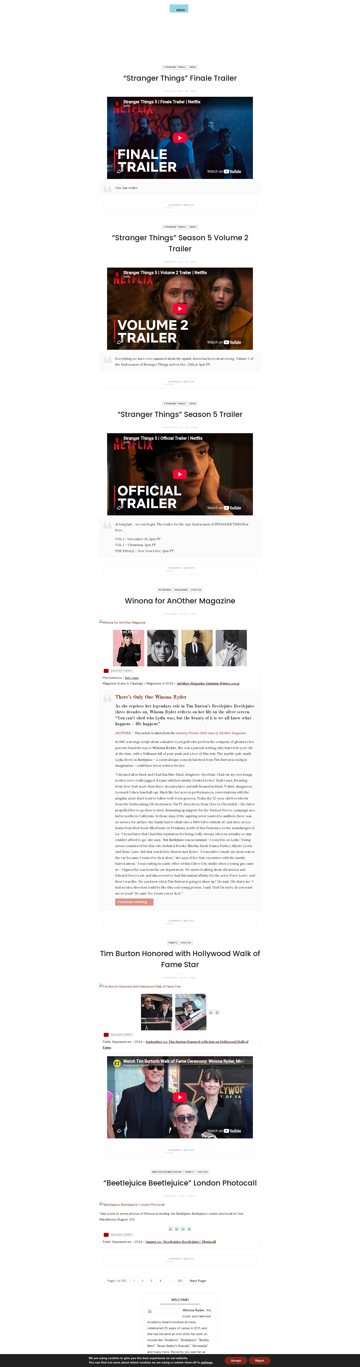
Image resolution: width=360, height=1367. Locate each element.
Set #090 (132, 678)
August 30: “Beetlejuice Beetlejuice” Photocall (181, 1242)
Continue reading (132, 902)
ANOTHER (123, 733)
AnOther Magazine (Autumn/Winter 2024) (208, 683)
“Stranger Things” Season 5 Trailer (180, 414)
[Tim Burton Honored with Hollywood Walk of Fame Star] (176, 1152)
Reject (259, 1360)
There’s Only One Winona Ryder (150, 697)
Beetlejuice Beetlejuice (167, 1172)
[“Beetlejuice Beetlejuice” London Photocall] (176, 1261)
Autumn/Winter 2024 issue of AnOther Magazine (211, 733)
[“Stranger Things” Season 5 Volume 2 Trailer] (176, 384)
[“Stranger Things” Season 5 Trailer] (176, 570)
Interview (165, 590)
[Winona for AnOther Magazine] (176, 923)
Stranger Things (175, 67)
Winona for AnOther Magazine (180, 601)
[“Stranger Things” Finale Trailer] (176, 207)
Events (173, 943)
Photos (196, 590)
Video (192, 67)
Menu (180, 10)
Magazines (181, 590)
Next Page (198, 1281)
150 (180, 1281)
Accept (236, 1360)
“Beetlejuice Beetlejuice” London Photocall (180, 1183)
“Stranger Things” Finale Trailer (180, 78)
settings (206, 1362)
